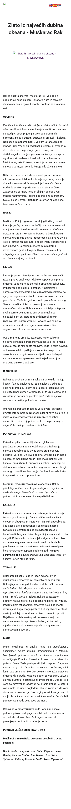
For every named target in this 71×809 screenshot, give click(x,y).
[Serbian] (59, 5)
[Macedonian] (55, 5)
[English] (51, 5)
